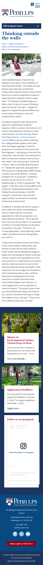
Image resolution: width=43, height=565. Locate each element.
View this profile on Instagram (21, 452)
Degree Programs (16, 44)
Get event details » (16, 359)
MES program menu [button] (13, 26)
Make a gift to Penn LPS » (21, 543)
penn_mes (32, 481)
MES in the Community (11, 49)
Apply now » (13, 408)
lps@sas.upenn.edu (21, 527)
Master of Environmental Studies (15, 47)
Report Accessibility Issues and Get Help (21, 561)
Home (4, 44)
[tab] (21, 26)
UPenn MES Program (17, 481)
